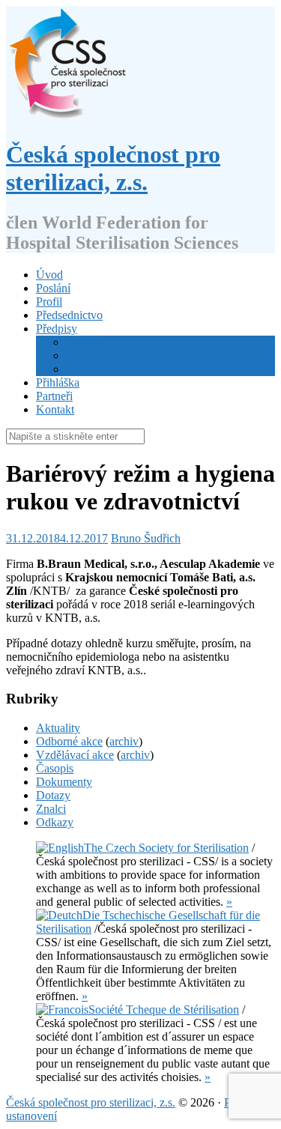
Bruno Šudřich (146, 538)
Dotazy (53, 795)
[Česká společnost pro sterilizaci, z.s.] (67, 118)
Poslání (53, 288)
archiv (124, 741)
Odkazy (54, 822)
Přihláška (57, 382)
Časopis (54, 768)
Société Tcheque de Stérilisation (163, 1009)
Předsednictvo (69, 315)
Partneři (54, 396)
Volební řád (93, 355)
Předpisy (56, 328)
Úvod (49, 274)
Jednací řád (92, 369)
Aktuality (58, 727)
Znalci (51, 808)
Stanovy (85, 342)
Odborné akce (69, 741)
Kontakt (55, 409)
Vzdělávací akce (75, 754)
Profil (49, 301)
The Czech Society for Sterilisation (166, 847)
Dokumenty (64, 781)
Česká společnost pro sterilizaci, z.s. (113, 168)
